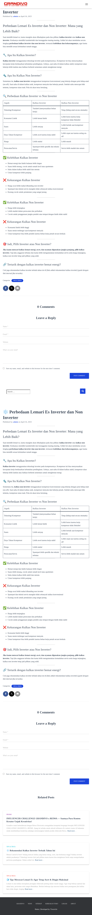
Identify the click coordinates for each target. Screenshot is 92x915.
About (73, 904)
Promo (9, 814)
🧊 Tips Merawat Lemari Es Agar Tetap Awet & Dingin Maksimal (37, 880)
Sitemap (39, 904)
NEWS (30, 904)
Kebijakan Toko (51, 904)
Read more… (71, 831)
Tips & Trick (17, 280)
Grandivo (20, 904)
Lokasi (64, 904)
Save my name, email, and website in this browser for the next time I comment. (33, 368)
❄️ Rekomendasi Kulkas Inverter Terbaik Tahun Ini (30, 850)
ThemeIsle (53, 909)
